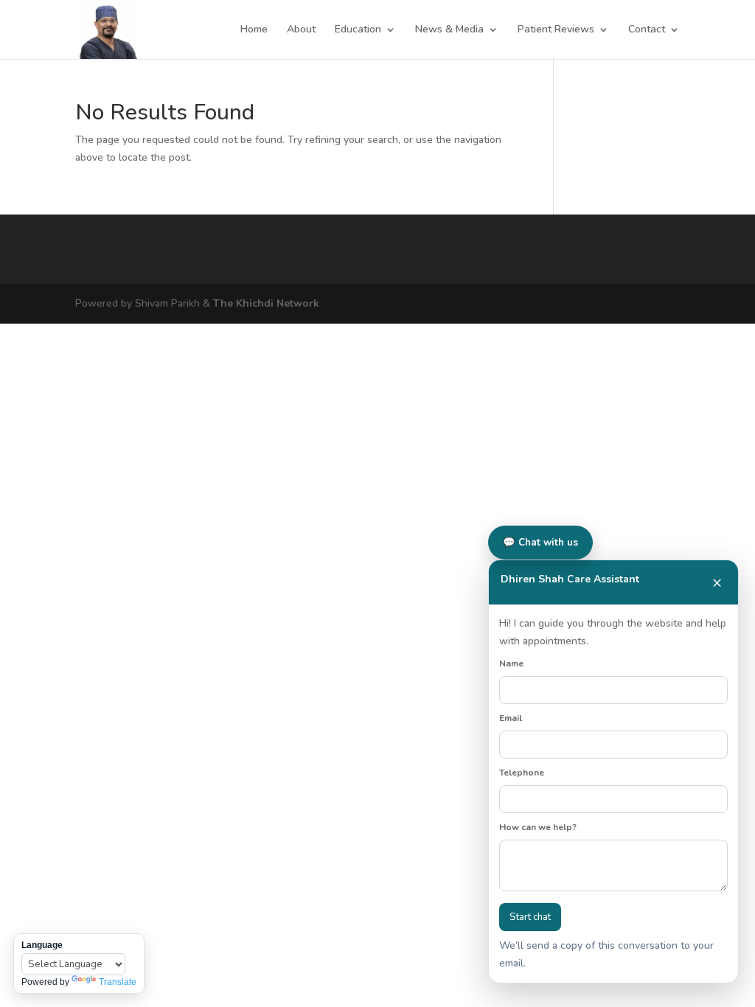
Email (510, 718)
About (301, 30)
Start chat (530, 917)
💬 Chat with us (540, 542)
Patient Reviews (556, 30)
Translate (117, 982)
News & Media (449, 30)
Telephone (521, 772)
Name (511, 663)
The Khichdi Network (266, 303)
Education (358, 30)
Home (254, 30)
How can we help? (538, 827)
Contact (646, 30)
